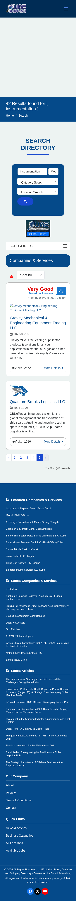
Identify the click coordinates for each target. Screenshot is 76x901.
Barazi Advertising (61, 873)
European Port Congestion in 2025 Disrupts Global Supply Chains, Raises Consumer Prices (37, 711)
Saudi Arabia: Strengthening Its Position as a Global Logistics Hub (33, 754)
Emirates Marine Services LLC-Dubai (25, 569)
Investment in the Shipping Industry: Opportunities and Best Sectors (38, 721)
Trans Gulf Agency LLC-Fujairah (23, 563)
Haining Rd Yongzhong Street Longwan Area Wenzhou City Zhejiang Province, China (37, 607)
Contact (11, 807)
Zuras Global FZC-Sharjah (20, 556)
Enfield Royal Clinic (16, 659)
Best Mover (12, 589)
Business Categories (19, 835)
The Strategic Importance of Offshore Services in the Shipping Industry (34, 764)
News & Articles (16, 828)
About (10, 785)
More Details (52, 368)
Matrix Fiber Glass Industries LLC (24, 653)
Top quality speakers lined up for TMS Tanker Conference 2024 (36, 737)
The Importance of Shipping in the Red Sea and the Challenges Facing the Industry (33, 681)
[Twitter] (37, 891)
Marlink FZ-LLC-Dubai (17, 515)
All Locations (14, 843)
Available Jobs (15, 850)
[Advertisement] (38, 57)
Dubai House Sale (15, 622)
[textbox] (38, 182)
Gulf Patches (13, 629)
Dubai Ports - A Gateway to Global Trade (27, 728)
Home (10, 115)
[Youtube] (45, 891)
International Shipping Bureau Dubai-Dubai (28, 508)
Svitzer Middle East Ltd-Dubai (22, 549)
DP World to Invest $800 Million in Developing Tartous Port (37, 702)
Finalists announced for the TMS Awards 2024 (30, 745)
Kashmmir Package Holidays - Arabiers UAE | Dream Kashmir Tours (34, 597)
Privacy (11, 792)
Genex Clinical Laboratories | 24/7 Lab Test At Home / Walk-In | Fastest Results (38, 645)
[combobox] (37, 181)
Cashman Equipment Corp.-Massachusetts (29, 528)
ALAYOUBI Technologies (19, 636)
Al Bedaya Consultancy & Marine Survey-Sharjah (32, 522)
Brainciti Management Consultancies (25, 616)
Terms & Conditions (19, 800)
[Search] (25, 201)
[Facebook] (30, 891)
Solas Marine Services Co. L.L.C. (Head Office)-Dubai (34, 542)
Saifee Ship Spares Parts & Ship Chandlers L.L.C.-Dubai (36, 535)
